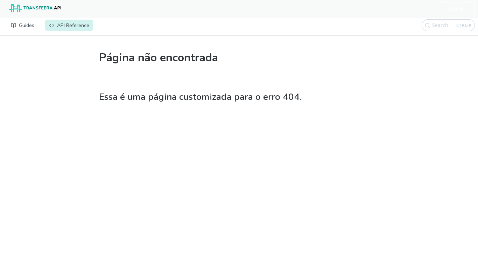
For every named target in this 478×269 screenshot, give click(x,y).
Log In (456, 9)
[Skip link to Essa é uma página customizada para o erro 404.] (96, 88)
